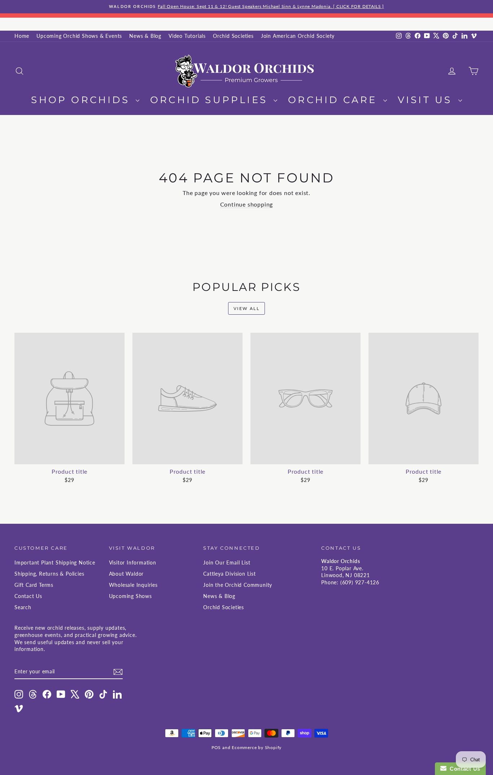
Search (22, 607)
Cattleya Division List (229, 574)
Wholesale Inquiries (133, 585)
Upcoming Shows (130, 596)
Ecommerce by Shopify (257, 747)
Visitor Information (132, 562)
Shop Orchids (82, 100)
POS (216, 747)
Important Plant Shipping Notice (54, 562)
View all (246, 308)
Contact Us (28, 596)
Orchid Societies (233, 36)
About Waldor (126, 574)
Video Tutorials (187, 36)
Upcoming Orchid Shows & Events (79, 36)
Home (21, 36)
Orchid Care (334, 100)
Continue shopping (246, 204)
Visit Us (427, 100)
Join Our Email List (226, 562)
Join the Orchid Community (237, 585)
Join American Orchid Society (298, 36)
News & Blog (145, 36)
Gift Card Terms (33, 585)
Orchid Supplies (211, 100)
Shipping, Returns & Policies (49, 574)
